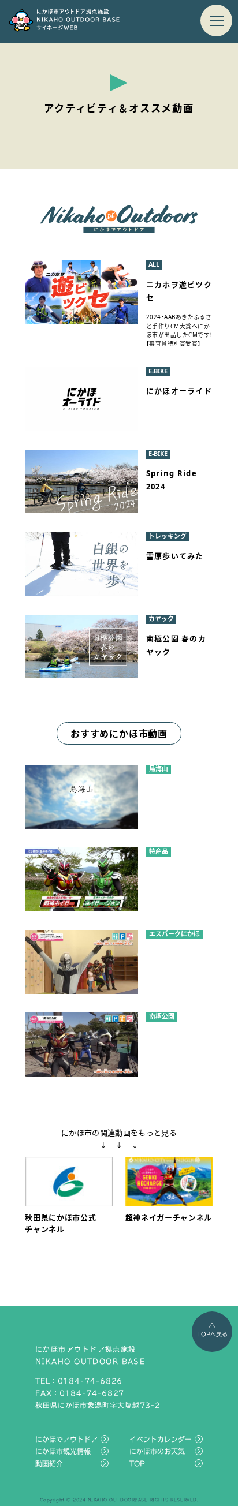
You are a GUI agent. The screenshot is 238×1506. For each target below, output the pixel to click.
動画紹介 (49, 1463)
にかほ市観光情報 (63, 1451)
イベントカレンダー (160, 1439)
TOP (137, 1463)
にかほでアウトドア (66, 1439)
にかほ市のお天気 (157, 1451)
